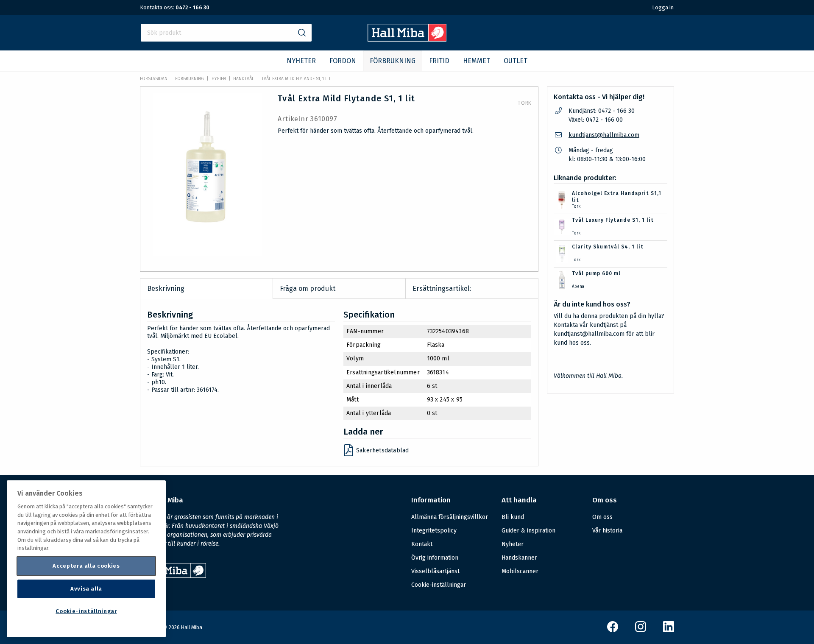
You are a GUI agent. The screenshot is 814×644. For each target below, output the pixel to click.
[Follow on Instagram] (640, 630)
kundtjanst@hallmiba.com (604, 135)
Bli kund (513, 517)
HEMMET (476, 61)
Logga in (663, 7)
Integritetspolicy (434, 530)
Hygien (219, 78)
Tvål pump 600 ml (596, 273)
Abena (578, 286)
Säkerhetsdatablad (382, 450)
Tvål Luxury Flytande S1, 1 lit (613, 220)
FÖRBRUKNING (392, 61)
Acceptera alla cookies (86, 566)
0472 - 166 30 (192, 7)
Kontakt (421, 544)
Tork (525, 103)
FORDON (342, 61)
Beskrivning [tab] (165, 288)
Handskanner (519, 557)
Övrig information (434, 557)
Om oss (602, 517)
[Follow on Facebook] (612, 630)
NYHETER (301, 61)
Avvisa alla (86, 588)
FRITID (439, 61)
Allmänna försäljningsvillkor (449, 517)
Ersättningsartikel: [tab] (442, 288)
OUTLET (515, 61)
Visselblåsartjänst (435, 571)
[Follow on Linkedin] (668, 630)
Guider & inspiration (528, 530)
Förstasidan (153, 78)
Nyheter (513, 544)
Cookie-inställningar (438, 585)
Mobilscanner (520, 571)
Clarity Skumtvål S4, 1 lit (608, 247)
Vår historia (607, 530)
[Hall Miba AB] (407, 39)
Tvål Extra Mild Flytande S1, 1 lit (296, 78)
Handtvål (243, 78)
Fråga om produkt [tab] (307, 288)
